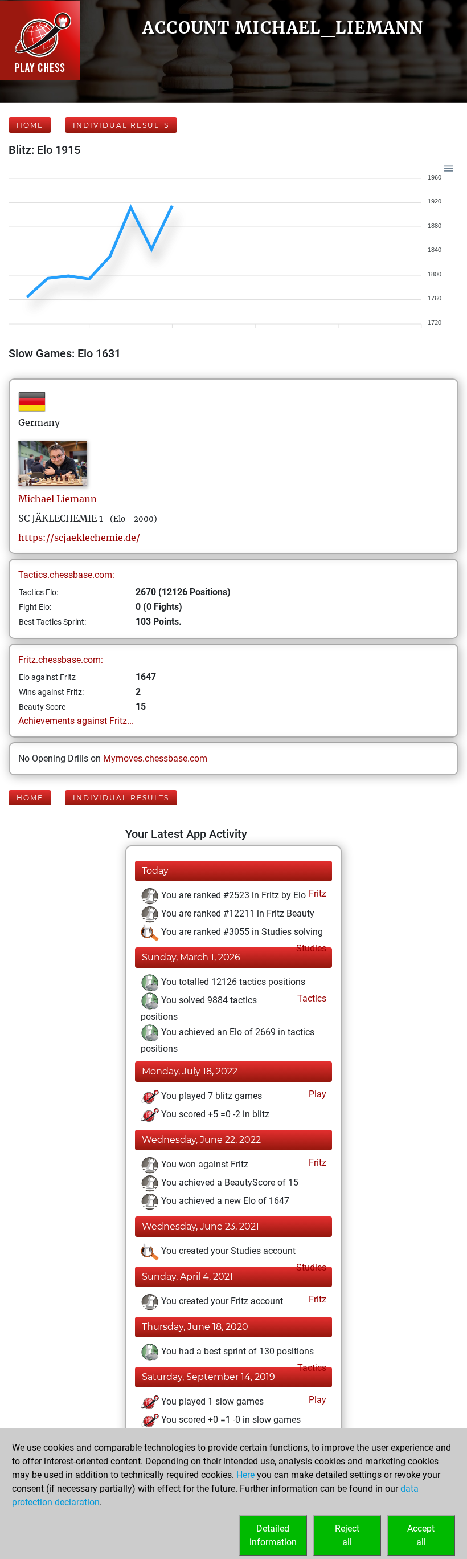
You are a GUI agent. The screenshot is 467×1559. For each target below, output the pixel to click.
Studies (310, 948)
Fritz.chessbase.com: (60, 659)
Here (245, 1475)
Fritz (316, 893)
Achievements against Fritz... (76, 720)
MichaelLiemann (57, 498)
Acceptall (421, 1535)
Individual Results (121, 125)
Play (316, 1094)
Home (30, 125)
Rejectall (347, 1535)
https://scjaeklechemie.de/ (79, 537)
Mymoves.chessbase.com (155, 758)
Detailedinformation (273, 1535)
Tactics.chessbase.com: (66, 574)
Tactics (310, 998)
